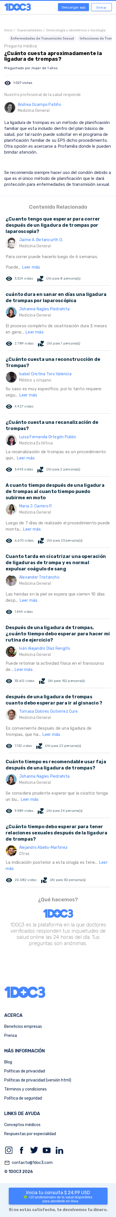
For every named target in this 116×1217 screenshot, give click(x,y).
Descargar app (74, 7)
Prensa (10, 1035)
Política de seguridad (23, 1098)
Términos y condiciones (25, 1089)
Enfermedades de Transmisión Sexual (42, 38)
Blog (8, 1062)
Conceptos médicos (22, 1124)
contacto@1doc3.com (28, 1163)
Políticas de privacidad (24, 1071)
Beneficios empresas (23, 1026)
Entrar (102, 8)
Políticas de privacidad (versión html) (37, 1080)
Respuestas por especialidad (30, 1133)
